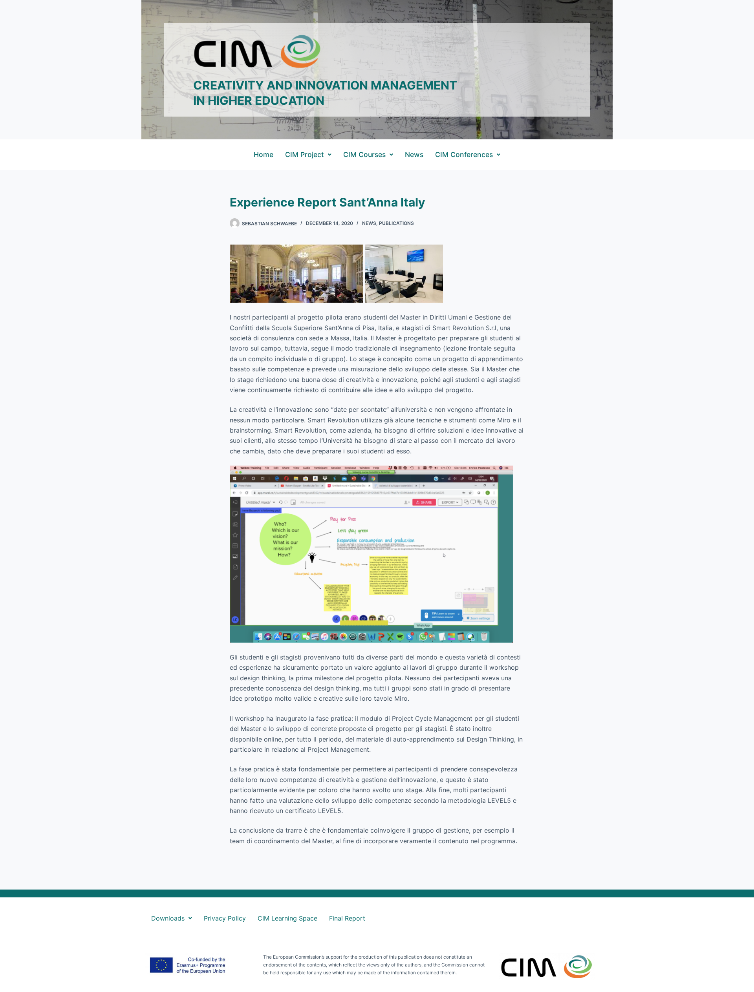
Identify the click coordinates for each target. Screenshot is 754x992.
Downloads (168, 918)
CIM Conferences (464, 154)
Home (263, 154)
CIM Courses (364, 154)
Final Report (347, 918)
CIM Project (304, 154)
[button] (308, 154)
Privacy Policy (225, 918)
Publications (396, 223)
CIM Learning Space (287, 918)
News (414, 154)
